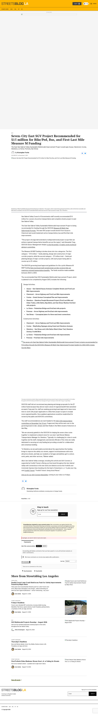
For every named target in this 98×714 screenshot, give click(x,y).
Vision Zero (14, 580)
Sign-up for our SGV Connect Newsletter (34, 475)
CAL (15, 9)
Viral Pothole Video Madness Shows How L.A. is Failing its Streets (35, 661)
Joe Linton (18, 594)
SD (22, 9)
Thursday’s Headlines (19, 642)
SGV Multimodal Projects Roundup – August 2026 (29, 622)
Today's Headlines (15, 600)
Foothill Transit (29, 470)
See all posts (15, 680)
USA (11, 9)
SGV (12, 133)
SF (18, 9)
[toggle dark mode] (86, 3)
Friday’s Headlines (18, 603)
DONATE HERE (5, 9)
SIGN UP (63, 514)
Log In (75, 3)
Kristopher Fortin (23, 152)
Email (39, 514)
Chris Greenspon (20, 629)
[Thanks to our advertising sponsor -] (49, 70)
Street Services (15, 659)
